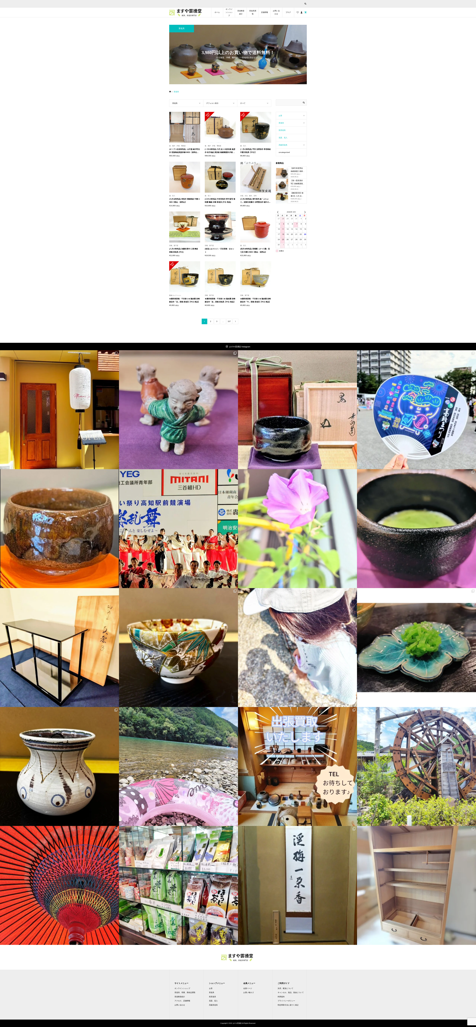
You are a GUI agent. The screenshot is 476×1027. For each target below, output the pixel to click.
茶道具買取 (252, 12)
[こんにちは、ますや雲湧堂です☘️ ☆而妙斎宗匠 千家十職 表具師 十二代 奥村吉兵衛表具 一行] (297, 885)
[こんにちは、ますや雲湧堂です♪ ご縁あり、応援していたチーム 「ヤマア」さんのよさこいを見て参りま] (178, 528)
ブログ (288, 12)
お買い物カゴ (248, 992)
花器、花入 (283, 138)
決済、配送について (285, 988)
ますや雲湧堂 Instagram (239, 347)
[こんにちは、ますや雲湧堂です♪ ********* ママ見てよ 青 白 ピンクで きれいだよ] (178, 409)
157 (229, 321)
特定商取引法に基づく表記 (288, 1005)
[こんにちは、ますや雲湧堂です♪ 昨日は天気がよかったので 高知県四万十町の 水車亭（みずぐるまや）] (416, 766)
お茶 (280, 116)
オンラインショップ (229, 12)
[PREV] (278, 211)
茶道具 (281, 123)
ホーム (217, 12)
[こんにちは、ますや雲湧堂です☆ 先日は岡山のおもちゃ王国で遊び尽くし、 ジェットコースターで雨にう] (297, 409)
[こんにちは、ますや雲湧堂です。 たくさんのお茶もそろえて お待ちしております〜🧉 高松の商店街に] (178, 885)
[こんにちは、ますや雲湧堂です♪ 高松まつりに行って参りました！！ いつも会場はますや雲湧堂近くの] (416, 409)
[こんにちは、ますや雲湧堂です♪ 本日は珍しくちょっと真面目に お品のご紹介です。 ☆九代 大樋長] (59, 528)
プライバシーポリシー (286, 1001)
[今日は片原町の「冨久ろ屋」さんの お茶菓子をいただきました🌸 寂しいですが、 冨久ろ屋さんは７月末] (416, 647)
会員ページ (247, 988)
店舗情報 (264, 12)
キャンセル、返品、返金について (291, 992)
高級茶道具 (283, 145)
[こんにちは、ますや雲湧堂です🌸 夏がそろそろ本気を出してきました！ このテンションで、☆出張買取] (297, 766)
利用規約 (281, 997)
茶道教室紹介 (240, 12)
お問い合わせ (276, 12)
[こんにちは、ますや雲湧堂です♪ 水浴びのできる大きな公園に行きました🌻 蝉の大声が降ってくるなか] (297, 647)
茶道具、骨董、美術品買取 (185, 992)
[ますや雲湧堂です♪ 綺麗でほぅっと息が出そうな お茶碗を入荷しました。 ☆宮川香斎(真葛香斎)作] (178, 647)
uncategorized (284, 152)
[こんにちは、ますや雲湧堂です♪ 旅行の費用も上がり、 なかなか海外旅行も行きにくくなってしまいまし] (59, 766)
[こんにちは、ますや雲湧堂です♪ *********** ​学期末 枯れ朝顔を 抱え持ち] (297, 528)
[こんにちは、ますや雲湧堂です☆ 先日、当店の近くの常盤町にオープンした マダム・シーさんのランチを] (59, 409)
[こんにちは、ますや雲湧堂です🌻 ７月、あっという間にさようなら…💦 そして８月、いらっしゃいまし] (59, 647)
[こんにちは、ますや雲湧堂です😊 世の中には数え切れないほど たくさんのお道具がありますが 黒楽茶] (416, 528)
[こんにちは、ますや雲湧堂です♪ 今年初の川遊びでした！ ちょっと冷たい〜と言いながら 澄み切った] (178, 766)
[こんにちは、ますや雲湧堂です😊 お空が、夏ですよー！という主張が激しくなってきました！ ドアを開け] (59, 885)
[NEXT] (304, 211)
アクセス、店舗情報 (182, 1001)
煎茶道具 (282, 130)
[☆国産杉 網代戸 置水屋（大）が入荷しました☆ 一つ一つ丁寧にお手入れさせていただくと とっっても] (416, 885)
